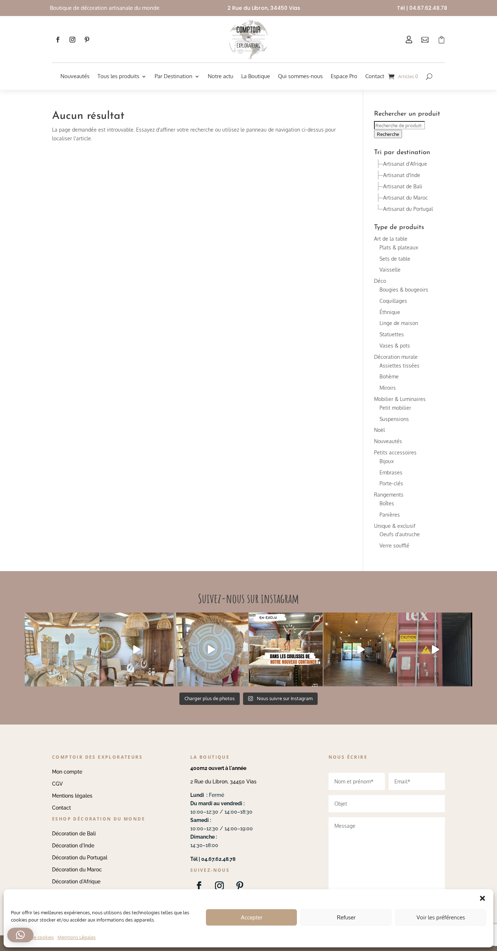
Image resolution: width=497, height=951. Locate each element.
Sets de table (394, 259)
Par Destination (173, 76)
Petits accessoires (395, 452)
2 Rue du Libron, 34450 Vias (223, 782)
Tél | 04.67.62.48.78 (422, 8)
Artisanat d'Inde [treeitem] (401, 175)
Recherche (388, 134)
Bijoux (386, 461)
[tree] (409, 186)
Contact (374, 76)
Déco (380, 281)
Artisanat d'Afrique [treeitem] (405, 164)
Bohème (389, 376)
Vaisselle (390, 269)
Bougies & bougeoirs (403, 289)
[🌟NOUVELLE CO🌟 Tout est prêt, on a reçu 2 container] (211, 649)
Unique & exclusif (395, 526)
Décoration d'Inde (73, 845)
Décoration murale (396, 357)
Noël (379, 430)
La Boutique (255, 76)
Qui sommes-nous (300, 76)
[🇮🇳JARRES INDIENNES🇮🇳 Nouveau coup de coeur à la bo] (435, 649)
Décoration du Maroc (77, 869)
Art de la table (390, 239)
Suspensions (394, 419)
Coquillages (393, 301)
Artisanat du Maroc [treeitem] (405, 197)
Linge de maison (398, 323)
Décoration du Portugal (79, 857)
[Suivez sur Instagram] (72, 39)
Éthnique (389, 312)
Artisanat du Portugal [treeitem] (408, 209)
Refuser (346, 917)
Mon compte (67, 772)
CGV (57, 784)
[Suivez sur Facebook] (58, 39)
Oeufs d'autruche (399, 534)
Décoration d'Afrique (76, 881)
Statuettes (391, 334)
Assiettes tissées (399, 365)
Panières (389, 514)
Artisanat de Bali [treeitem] (402, 186)
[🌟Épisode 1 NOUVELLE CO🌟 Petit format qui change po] (137, 649)
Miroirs (387, 388)
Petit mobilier (395, 408)
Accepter (251, 917)
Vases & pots (394, 345)
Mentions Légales (76, 937)
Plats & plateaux (398, 247)
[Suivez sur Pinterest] (87, 39)
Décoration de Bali (74, 833)
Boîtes (386, 503)
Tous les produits (118, 76)
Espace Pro (344, 76)
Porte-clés (391, 483)
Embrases (390, 472)
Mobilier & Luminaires (400, 399)
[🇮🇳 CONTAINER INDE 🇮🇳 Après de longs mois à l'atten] (286, 649)
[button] (20, 935)
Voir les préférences (441, 917)
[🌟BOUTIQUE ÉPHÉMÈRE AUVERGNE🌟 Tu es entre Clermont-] (360, 649)
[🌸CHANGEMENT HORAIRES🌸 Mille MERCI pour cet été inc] (62, 649)
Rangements (388, 494)
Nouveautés (75, 76)
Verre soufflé (394, 545)
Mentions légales (72, 796)
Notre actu (220, 76)
